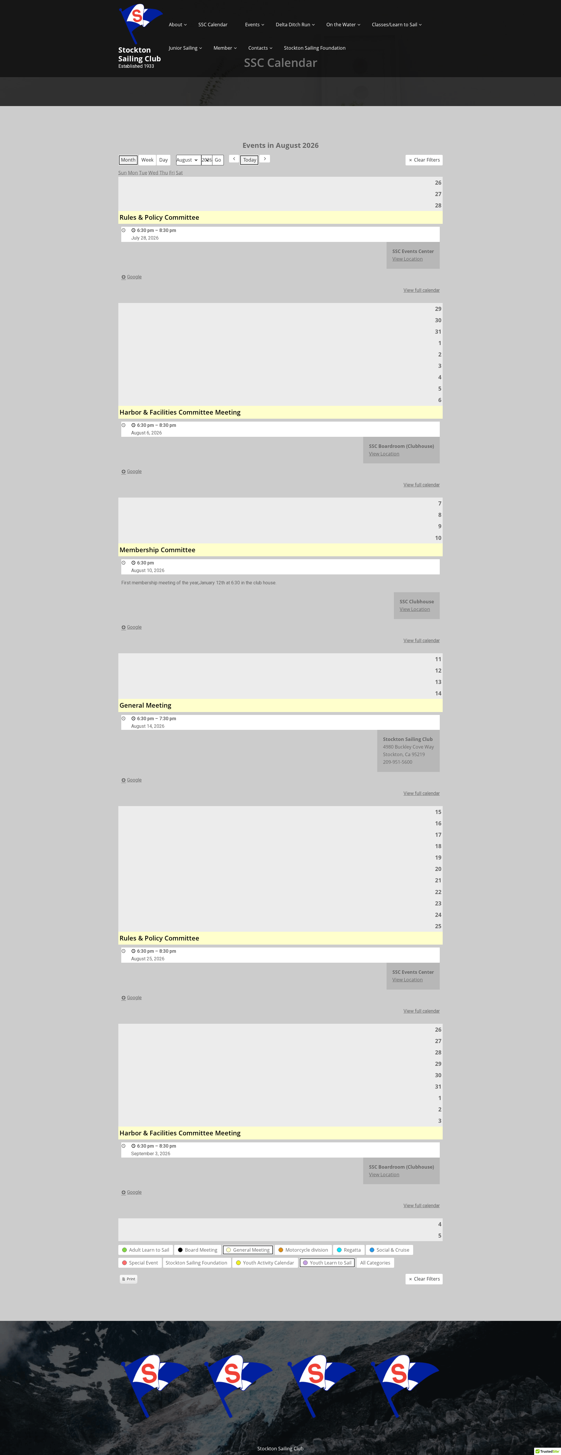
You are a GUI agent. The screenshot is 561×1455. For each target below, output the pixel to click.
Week (147, 160)
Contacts (258, 48)
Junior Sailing (183, 48)
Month (128, 160)
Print (128, 1279)
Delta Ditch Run (293, 24)
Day (163, 160)
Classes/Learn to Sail (394, 24)
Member (223, 48)
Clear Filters (427, 160)
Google (134, 277)
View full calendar (422, 290)
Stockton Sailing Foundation (315, 48)
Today (249, 160)
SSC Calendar (213, 24)
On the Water (341, 24)
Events (252, 24)
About (175, 24)
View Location (407, 259)
